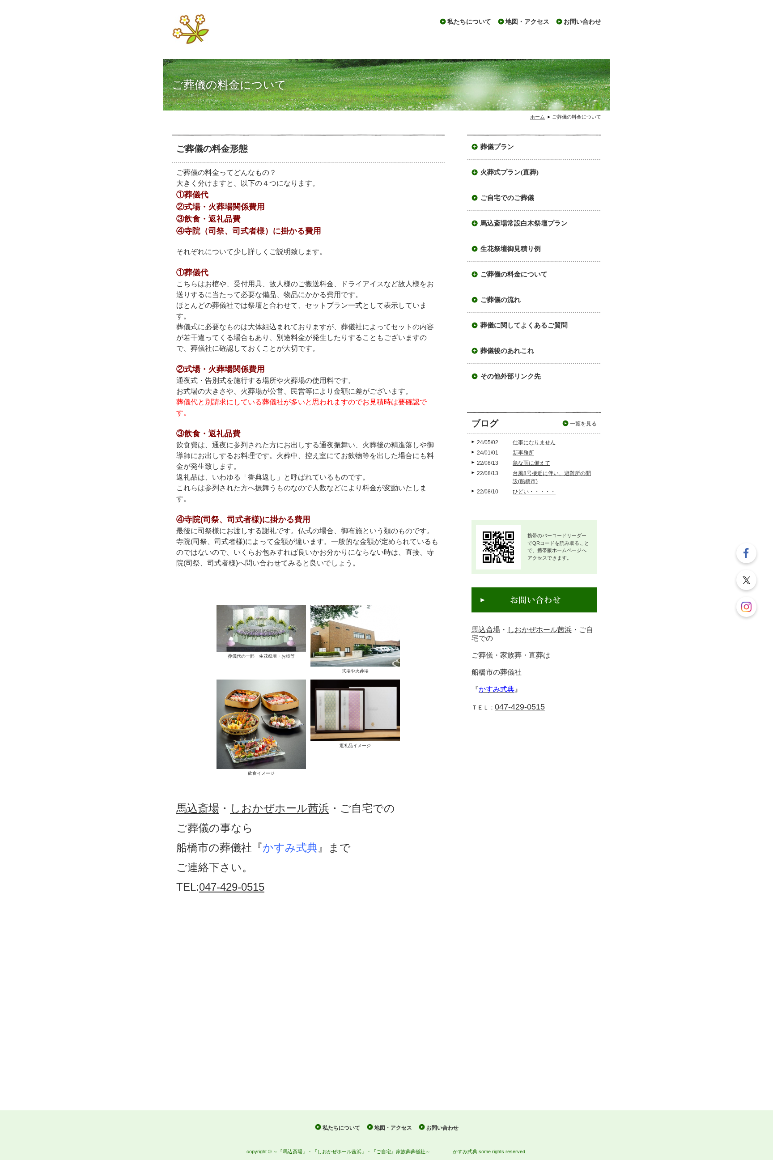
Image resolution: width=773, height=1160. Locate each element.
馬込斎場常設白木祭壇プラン (524, 223)
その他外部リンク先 (510, 376)
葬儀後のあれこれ (507, 350)
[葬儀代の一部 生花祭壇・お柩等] (261, 628)
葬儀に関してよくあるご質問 (524, 325)
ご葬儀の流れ (500, 299)
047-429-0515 (231, 887)
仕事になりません (534, 442)
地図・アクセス (527, 21)
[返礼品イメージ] (355, 709)
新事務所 (523, 453)
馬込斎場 (197, 808)
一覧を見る (583, 424)
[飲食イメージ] (261, 723)
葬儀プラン (497, 146)
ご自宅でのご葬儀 (507, 197)
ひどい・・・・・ (534, 492)
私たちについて (469, 21)
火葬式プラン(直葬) (509, 172)
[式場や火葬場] (355, 635)
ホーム (537, 116)
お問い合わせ (582, 21)
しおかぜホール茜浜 (279, 808)
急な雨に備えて (531, 463)
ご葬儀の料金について (514, 274)
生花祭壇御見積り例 (510, 248)
